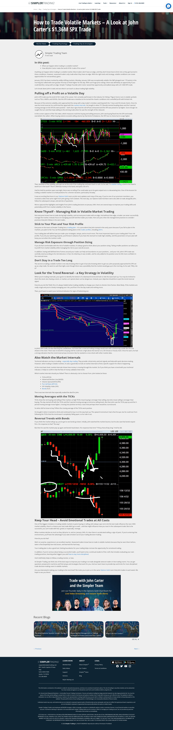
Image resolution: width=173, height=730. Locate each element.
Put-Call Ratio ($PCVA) (49, 384)
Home (35, 9)
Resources (113, 3)
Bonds (44, 389)
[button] (168, 6)
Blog (40, 9)
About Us (122, 3)
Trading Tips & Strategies (49, 9)
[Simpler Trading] (41, 3)
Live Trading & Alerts (85, 3)
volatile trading (116, 184)
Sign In (130, 3)
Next (136, 649)
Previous (38, 649)
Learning (97, 3)
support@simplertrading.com (48, 665)
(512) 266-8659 (139, 3)
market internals (80, 105)
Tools (105, 3)
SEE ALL (134, 639)
